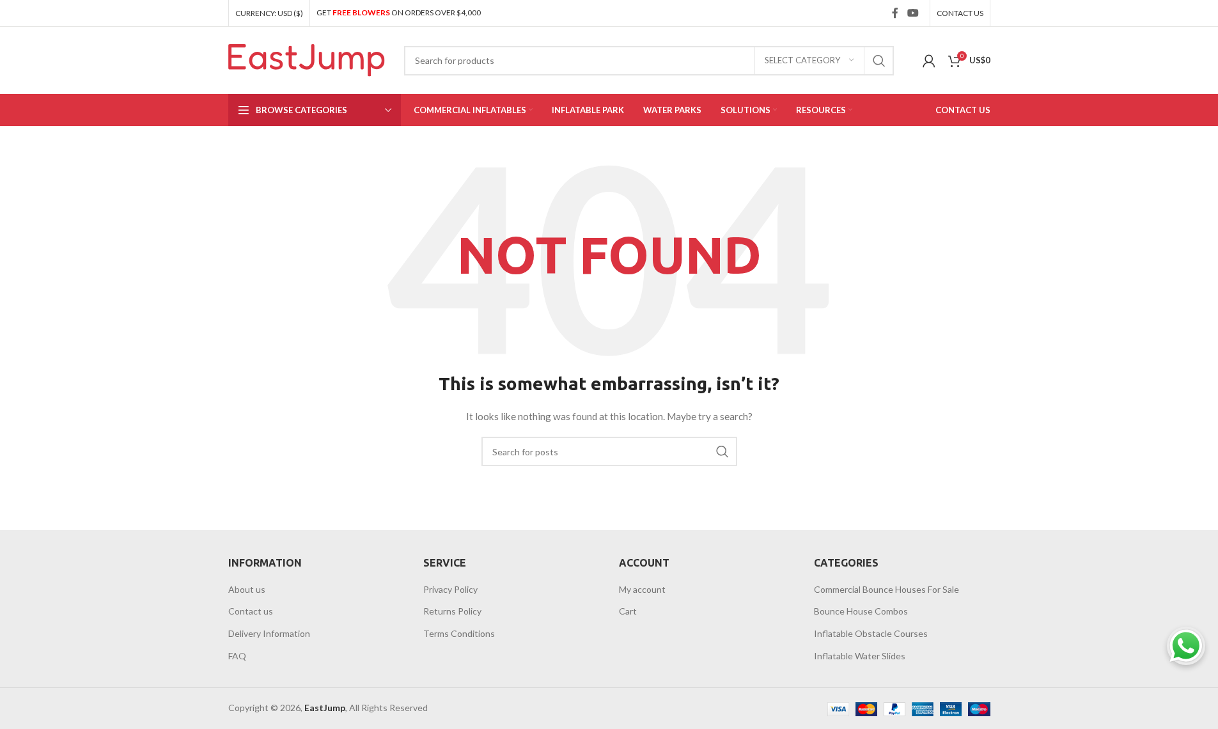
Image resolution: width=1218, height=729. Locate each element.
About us (246, 589)
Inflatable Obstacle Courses (871, 633)
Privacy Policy (450, 589)
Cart (628, 611)
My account (642, 589)
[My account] (929, 61)
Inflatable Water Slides (859, 655)
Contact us (250, 611)
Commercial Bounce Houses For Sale (886, 589)
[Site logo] (306, 59)
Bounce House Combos (861, 611)
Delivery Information (269, 633)
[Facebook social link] (895, 12)
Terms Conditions (459, 633)
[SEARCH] (879, 60)
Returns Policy (452, 611)
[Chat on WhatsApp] (1186, 646)
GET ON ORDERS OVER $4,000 (398, 12)
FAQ (237, 655)
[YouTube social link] (913, 12)
